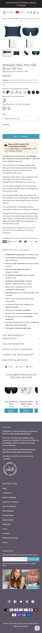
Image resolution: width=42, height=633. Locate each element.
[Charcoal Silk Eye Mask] (11, 391)
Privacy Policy (7, 515)
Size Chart (6, 524)
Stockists (6, 533)
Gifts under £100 (13, 18)
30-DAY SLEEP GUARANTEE (17, 349)
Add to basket (11, 411)
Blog (4, 488)
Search (5, 542)
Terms (4, 529)
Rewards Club (7, 520)
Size (3, 114)
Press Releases (8, 511)
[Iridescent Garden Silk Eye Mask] (26, 391)
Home (5, 18)
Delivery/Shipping (9, 497)
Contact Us (6, 493)
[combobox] (20, 12)
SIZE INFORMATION (13, 344)
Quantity (5, 124)
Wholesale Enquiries (10, 538)
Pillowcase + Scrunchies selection (13, 96)
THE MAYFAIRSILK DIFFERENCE (13, 337)
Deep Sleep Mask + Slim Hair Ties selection (16, 104)
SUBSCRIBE (33, 559)
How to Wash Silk (9, 506)
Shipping (5, 80)
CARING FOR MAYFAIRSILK (18, 354)
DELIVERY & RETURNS (15, 360)
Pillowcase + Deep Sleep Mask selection (15, 88)
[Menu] (37, 12)
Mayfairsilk (12, 623)
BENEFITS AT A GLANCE (15, 250)
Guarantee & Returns (10, 502)
